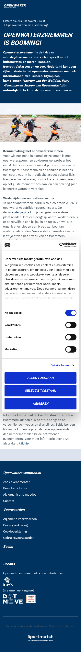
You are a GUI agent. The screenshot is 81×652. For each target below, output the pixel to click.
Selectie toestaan (40, 390)
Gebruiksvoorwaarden (18, 538)
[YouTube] (23, 555)
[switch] (70, 325)
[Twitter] (17, 555)
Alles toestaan (40, 377)
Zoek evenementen (16, 482)
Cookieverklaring (15, 531)
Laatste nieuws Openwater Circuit (24, 21)
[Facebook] (4, 555)
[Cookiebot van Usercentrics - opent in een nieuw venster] (59, 245)
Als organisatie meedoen (20, 494)
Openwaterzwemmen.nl (22, 473)
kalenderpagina (18, 212)
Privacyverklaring (15, 525)
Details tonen (60, 365)
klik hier (24, 443)
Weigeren (40, 403)
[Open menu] (74, 6)
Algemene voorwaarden (20, 519)
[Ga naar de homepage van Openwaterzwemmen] (15, 6)
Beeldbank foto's (15, 488)
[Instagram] (11, 555)
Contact (8, 501)
